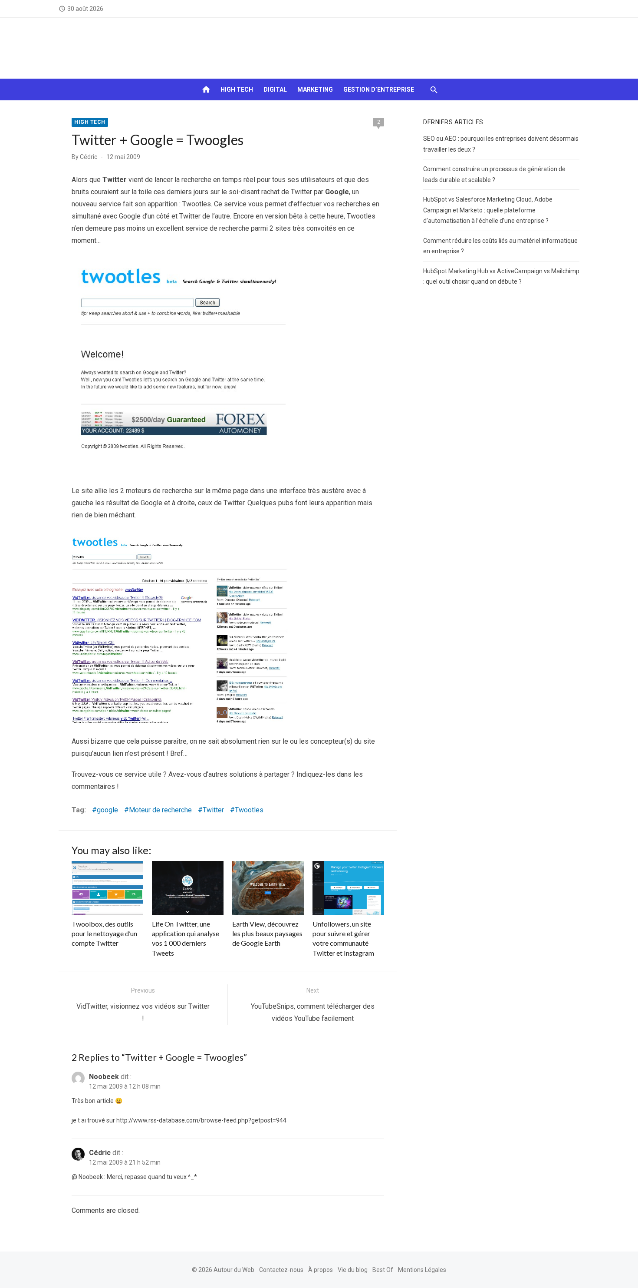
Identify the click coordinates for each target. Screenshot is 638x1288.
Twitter (213, 810)
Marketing (315, 89)
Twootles (249, 810)
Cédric (88, 156)
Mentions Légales (422, 1269)
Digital (275, 89)
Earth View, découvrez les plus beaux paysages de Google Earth (267, 933)
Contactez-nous (281, 1269)
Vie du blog (353, 1269)
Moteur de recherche (160, 810)
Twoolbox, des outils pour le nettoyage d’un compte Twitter (104, 933)
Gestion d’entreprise (378, 89)
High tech (236, 89)
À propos (320, 1269)
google (107, 810)
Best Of (382, 1269)
